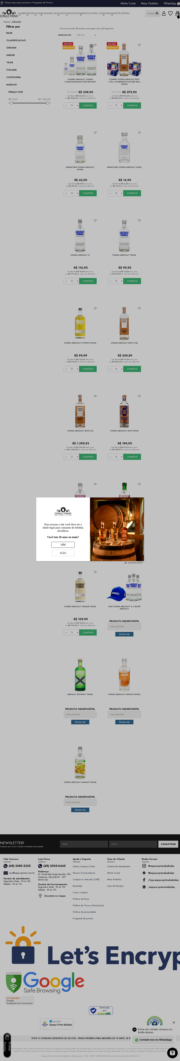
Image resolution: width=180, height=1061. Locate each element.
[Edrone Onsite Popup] (90, 530)
